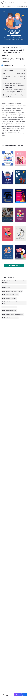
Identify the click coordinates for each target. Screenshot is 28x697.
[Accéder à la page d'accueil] (8, 2)
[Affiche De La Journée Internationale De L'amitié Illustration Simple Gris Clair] (20, 233)
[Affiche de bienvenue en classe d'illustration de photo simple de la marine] (7, 215)
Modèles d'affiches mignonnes (10, 317)
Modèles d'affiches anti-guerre (10, 294)
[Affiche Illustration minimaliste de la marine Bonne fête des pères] (7, 177)
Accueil (2, 6)
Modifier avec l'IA (22, 694)
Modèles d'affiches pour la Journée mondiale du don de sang (13, 286)
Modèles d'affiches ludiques (9, 298)
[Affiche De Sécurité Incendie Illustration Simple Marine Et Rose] (20, 196)
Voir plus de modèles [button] (14, 265)
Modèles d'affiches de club (9, 310)
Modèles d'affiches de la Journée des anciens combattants (13, 281)
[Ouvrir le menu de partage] (25, 65)
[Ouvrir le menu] (25, 2)
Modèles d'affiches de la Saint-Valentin (12, 291)
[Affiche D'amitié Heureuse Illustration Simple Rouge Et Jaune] (7, 233)
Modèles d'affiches (21, 6)
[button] (7, 694)
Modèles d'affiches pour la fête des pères (12, 314)
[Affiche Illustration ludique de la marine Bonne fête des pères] (20, 177)
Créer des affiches (10, 6)
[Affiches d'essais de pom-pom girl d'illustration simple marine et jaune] (7, 196)
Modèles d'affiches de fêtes (9, 307)
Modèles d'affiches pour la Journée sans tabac (12, 302)
